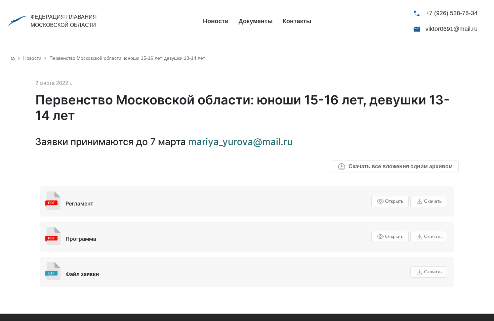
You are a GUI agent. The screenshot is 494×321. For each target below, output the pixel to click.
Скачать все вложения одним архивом (400, 166)
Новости (32, 58)
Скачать (433, 201)
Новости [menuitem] (216, 21)
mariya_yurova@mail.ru (240, 141)
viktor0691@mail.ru (451, 29)
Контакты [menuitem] (297, 21)
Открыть (394, 201)
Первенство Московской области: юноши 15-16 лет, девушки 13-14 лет (127, 58)
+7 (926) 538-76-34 (451, 13)
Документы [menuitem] (256, 21)
